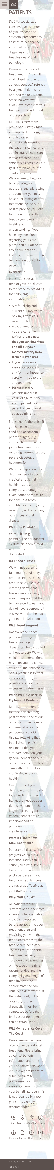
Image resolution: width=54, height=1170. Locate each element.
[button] (4, 4)
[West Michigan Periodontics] (13, 4)
